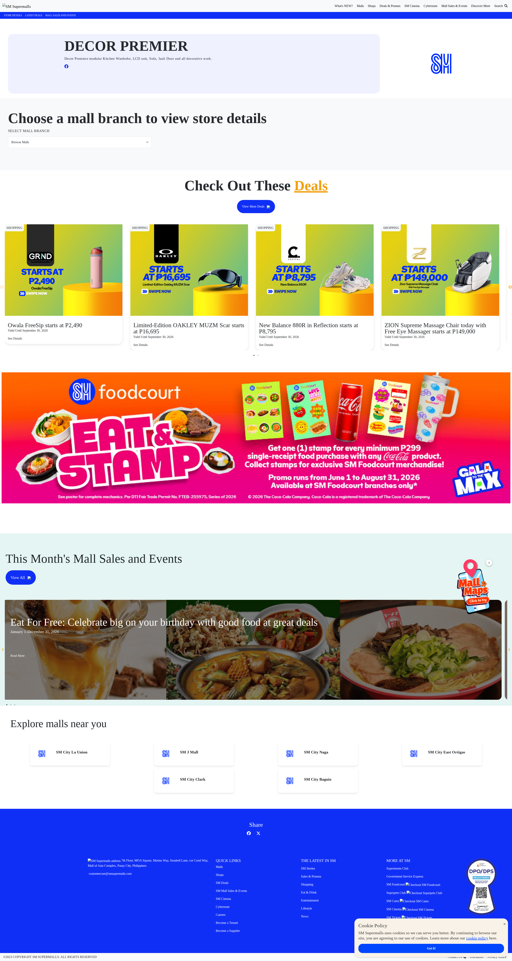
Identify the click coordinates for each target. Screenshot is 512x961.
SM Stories (308, 868)
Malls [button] (360, 6)
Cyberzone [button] (430, 6)
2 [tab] (258, 355)
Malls (219, 867)
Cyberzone (223, 906)
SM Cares (393, 901)
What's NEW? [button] (344, 6)
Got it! (431, 948)
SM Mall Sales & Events (231, 890)
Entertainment (310, 900)
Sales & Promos (311, 876)
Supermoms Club (397, 868)
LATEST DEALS (33, 15)
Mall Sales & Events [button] (454, 6)
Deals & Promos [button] (390, 6)
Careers (220, 914)
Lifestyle (306, 908)
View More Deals (253, 206)
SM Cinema (223, 898)
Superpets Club (396, 892)
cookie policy (477, 938)
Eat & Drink (309, 892)
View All (18, 577)
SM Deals (222, 882)
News (304, 916)
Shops (220, 875)
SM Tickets (394, 917)
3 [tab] (15, 705)
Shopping (307, 884)
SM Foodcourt (396, 884)
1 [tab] (254, 355)
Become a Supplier (228, 930)
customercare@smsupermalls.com (110, 873)
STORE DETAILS (13, 15)
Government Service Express (404, 876)
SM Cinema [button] (412, 6)
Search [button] (499, 6)
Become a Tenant (227, 922)
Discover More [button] (480, 6)
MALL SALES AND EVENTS (60, 15)
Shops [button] (372, 6)
